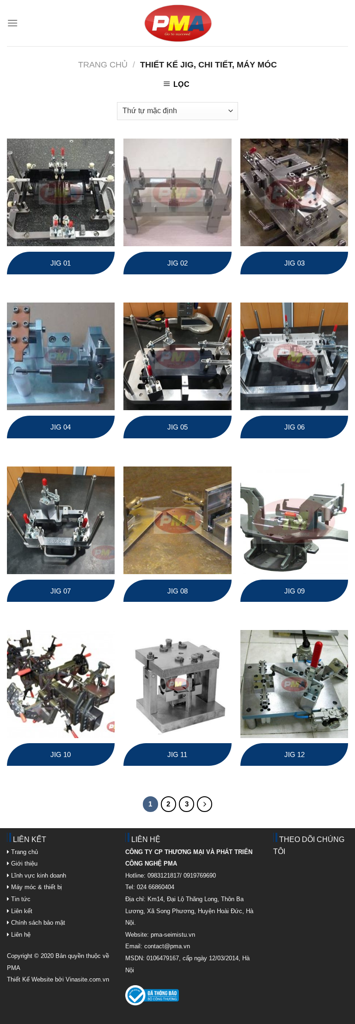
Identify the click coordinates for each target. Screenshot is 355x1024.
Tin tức (20, 899)
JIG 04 (60, 427)
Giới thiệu (23, 863)
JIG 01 (60, 263)
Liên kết (20, 911)
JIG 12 (294, 754)
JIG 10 (60, 754)
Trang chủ (103, 64)
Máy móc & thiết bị (35, 887)
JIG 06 (294, 427)
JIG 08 (177, 591)
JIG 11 (177, 754)
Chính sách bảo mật (38, 922)
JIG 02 (177, 263)
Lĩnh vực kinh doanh (37, 875)
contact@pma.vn (167, 946)
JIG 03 (294, 263)
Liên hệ (20, 934)
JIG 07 (60, 591)
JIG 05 (177, 427)
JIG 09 (294, 591)
